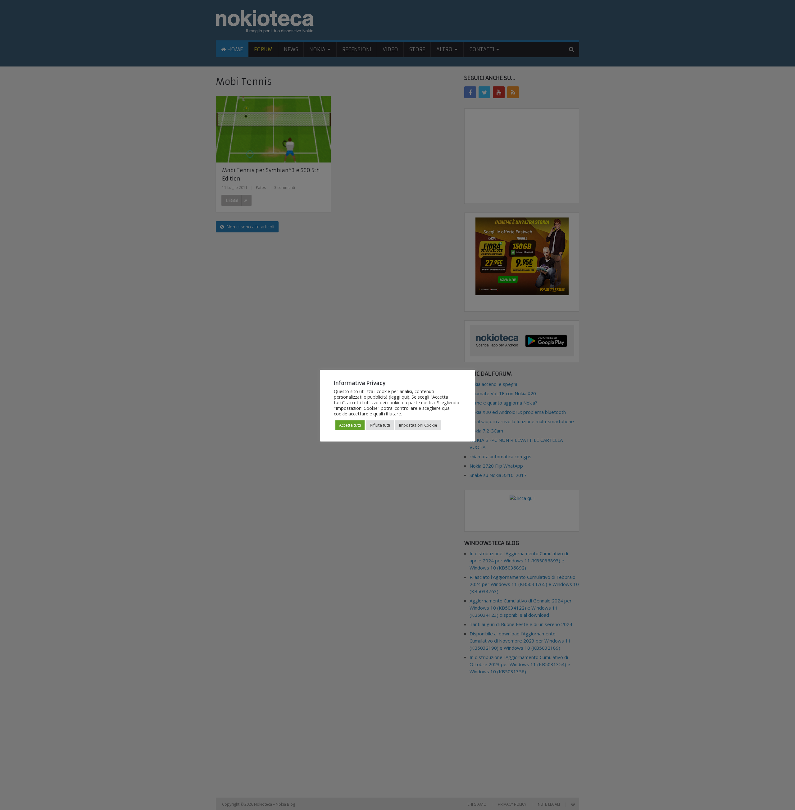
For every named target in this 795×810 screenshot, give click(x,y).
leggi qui (399, 397)
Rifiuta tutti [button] (380, 425)
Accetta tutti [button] (350, 425)
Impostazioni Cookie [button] (418, 425)
